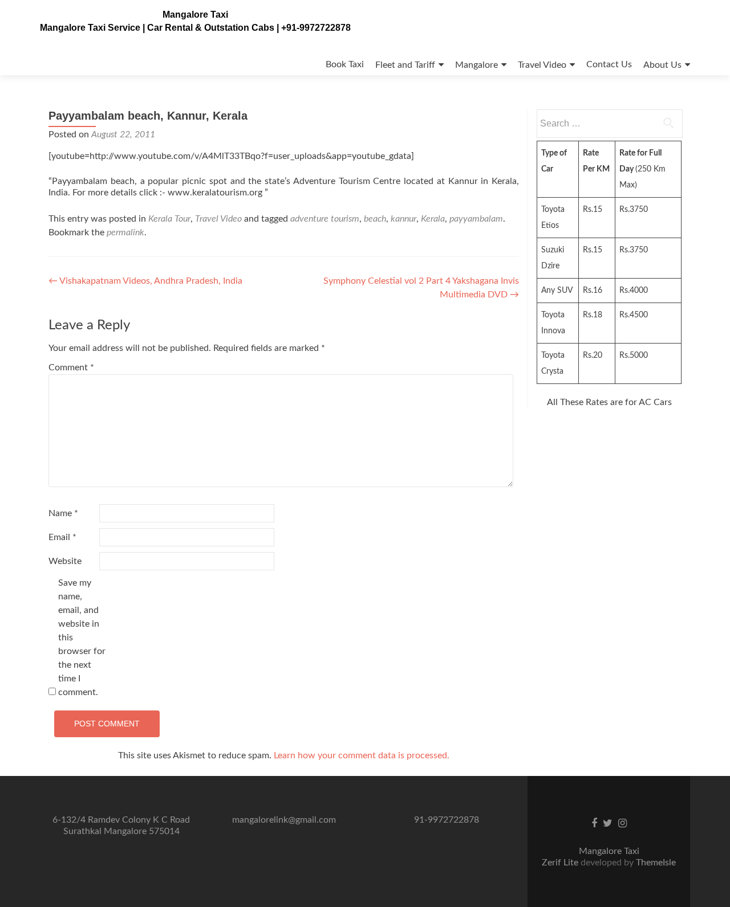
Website (65, 561)
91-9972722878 (446, 819)
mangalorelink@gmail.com (284, 819)
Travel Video (542, 65)
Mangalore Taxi (195, 14)
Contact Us (609, 64)
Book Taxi (345, 64)
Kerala (433, 218)
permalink (125, 232)
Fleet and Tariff (405, 65)
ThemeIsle (656, 862)
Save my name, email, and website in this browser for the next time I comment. (82, 637)
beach (375, 218)
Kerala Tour (169, 218)
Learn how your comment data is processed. (361, 755)
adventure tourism (324, 218)
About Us (662, 65)
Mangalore (476, 65)
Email (62, 537)
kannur (403, 218)
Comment (71, 367)
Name (63, 513)
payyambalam (476, 218)
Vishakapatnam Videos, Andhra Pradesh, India (145, 280)
